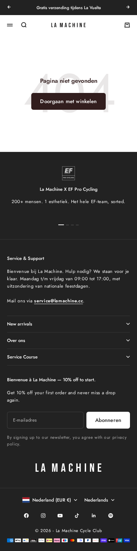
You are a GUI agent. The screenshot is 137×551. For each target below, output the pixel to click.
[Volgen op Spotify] (110, 515)
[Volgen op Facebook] (26, 515)
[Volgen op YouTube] (60, 515)
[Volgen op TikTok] (77, 515)
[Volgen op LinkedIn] (94, 515)
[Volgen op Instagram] (43, 515)
